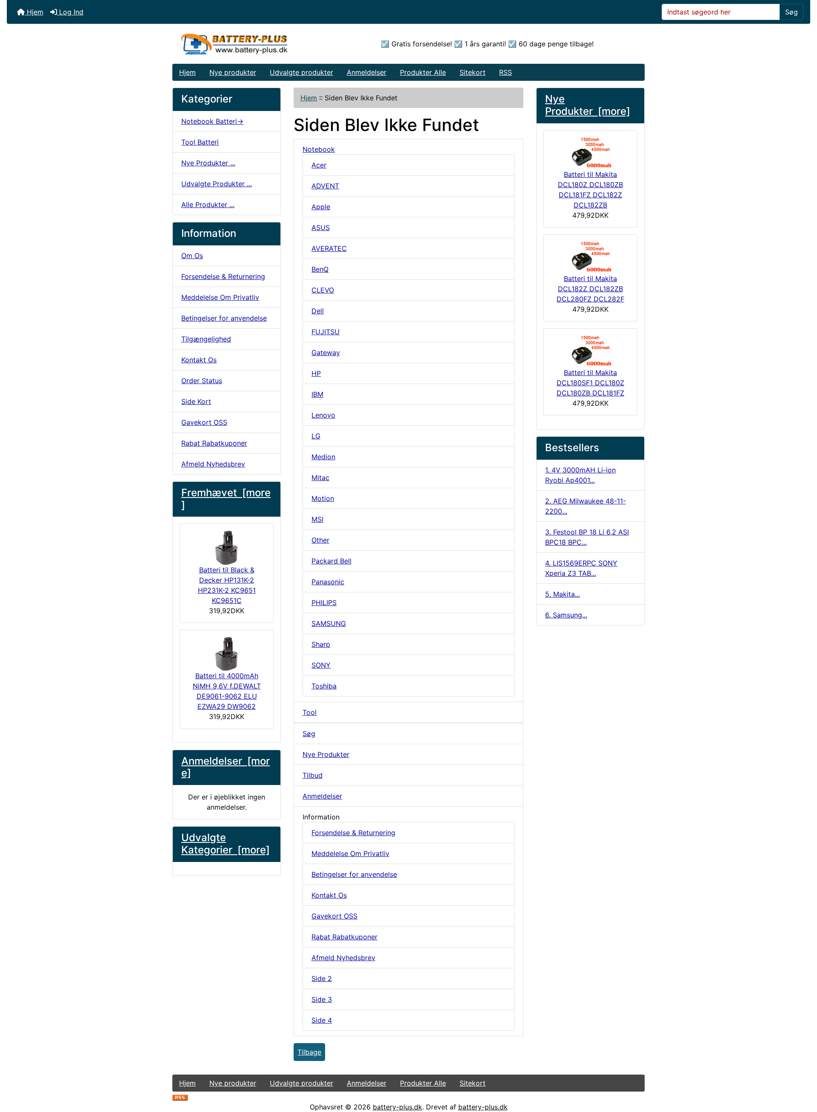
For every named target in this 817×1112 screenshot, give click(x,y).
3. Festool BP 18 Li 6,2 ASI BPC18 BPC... (587, 537)
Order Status (201, 380)
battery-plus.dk (397, 1107)
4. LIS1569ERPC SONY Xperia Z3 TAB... (581, 568)
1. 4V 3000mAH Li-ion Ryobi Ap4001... (580, 475)
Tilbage (309, 1052)
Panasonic (327, 581)
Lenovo (323, 415)
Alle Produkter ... (207, 204)
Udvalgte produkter (301, 72)
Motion (322, 498)
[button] (801, 1070)
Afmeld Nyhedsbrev (213, 464)
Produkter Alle (423, 72)
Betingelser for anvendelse (224, 318)
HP (316, 373)
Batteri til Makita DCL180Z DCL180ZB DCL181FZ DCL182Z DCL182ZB (590, 189)
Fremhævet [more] (226, 498)
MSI (317, 519)
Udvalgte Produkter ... (216, 183)
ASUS (320, 227)
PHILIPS (324, 602)
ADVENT (325, 186)
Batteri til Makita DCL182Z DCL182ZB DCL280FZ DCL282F (590, 288)
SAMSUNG (328, 623)
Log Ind (70, 12)
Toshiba (324, 686)
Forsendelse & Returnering (223, 276)
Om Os (192, 255)
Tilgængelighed (206, 339)
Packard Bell (331, 561)
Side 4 (321, 1020)
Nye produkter (232, 72)
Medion (323, 456)
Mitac (320, 477)
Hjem (34, 12)
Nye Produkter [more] (587, 105)
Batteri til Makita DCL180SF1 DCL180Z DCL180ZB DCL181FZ (590, 382)
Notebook (319, 149)
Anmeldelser (366, 72)
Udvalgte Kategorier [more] (225, 843)
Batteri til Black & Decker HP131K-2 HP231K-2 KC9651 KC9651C (227, 585)
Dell (317, 311)
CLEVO (322, 290)
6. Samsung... (566, 615)
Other (320, 540)
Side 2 (321, 978)
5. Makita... (562, 594)
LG (315, 436)
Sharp (320, 644)
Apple (320, 206)
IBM (317, 394)
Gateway (325, 352)
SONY (321, 665)
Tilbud (313, 775)
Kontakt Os (199, 359)
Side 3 (321, 999)
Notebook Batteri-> (212, 121)
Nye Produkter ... (208, 163)
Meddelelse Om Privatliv (220, 297)
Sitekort (473, 72)
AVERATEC (329, 248)
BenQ (320, 269)
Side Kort (196, 401)
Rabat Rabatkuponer (214, 443)
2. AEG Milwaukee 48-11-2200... (585, 506)
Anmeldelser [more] (225, 767)
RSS (505, 72)
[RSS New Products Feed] (180, 1096)
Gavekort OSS (204, 422)
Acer (318, 165)
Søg (791, 12)
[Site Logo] (251, 44)
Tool (310, 712)
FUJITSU (325, 331)
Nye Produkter (326, 754)
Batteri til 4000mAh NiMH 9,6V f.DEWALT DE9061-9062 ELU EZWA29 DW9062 (227, 691)
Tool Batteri (200, 142)
